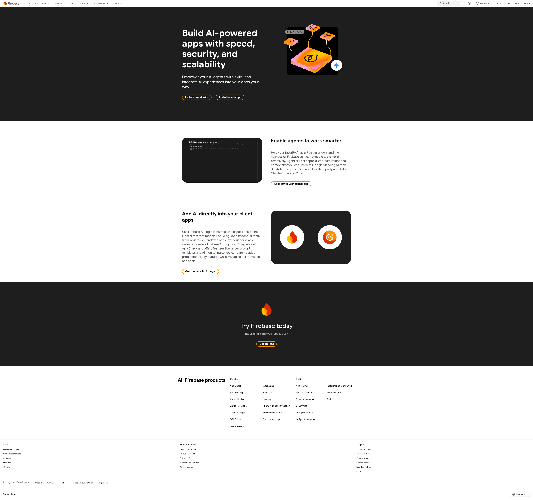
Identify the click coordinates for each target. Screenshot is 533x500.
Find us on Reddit (187, 454)
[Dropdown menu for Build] (36, 3)
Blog (499, 3)
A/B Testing (302, 386)
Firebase (63, 483)
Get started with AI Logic (200, 271)
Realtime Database (272, 412)
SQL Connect (237, 419)
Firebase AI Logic (272, 419)
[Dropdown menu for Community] (108, 3)
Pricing (72, 3)
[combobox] (451, 3)
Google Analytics (304, 412)
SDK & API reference (12, 454)
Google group (362, 458)
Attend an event (187, 467)
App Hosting (236, 392)
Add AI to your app (230, 97)
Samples (7, 458)
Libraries (7, 462)
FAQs (358, 471)
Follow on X (185, 458)
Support (118, 3)
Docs (82, 3)
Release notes (362, 462)
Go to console (512, 3)
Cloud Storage (237, 412)
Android (38, 483)
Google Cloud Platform (83, 483)
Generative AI (237, 426)
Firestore (267, 392)
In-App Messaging (305, 419)
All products (104, 483)
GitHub (6, 467)
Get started (266, 343)
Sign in (527, 3)
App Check (235, 386)
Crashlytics (301, 406)
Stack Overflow (363, 454)
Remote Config (334, 392)
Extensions (268, 386)
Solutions (59, 3)
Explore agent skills (196, 97)
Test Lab (331, 399)
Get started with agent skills (291, 183)
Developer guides (11, 449)
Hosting (267, 399)
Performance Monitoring (339, 386)
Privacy (14, 494)
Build (31, 3)
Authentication (237, 399)
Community (99, 3)
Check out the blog (188, 449)
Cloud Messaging (305, 399)
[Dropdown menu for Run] (49, 3)
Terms (6, 494)
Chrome (51, 483)
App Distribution (304, 392)
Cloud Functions (238, 406)
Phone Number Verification (276, 406)
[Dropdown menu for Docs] (88, 3)
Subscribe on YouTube (189, 462)
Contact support (363, 449)
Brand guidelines (363, 467)
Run (44, 3)
